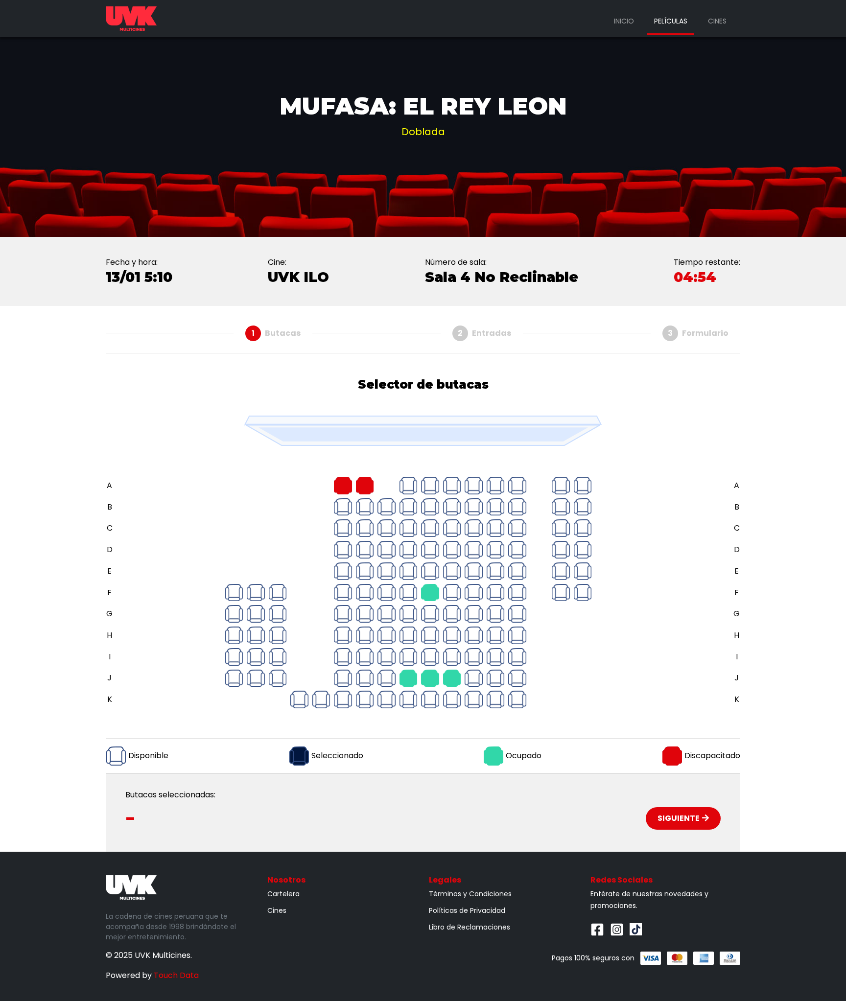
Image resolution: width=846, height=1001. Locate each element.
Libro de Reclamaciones (469, 927)
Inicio (624, 21)
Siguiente (679, 818)
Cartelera (283, 894)
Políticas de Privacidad (467, 910)
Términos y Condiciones (470, 894)
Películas (670, 21)
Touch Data (176, 975)
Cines (717, 21)
